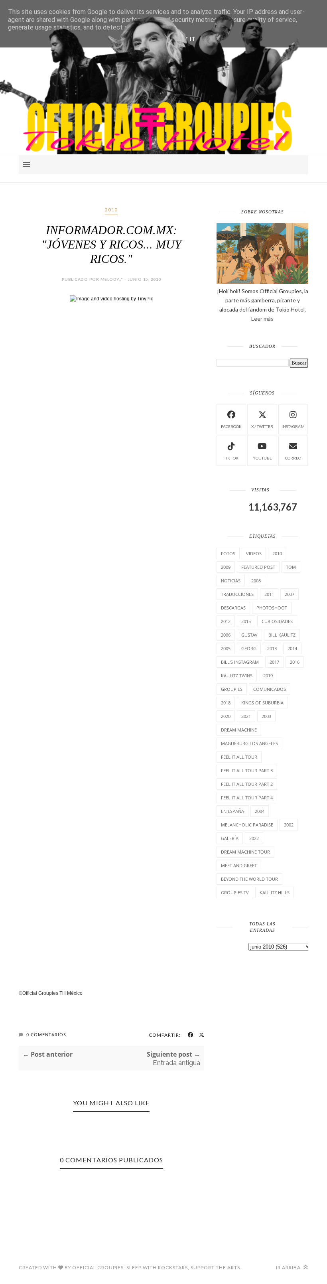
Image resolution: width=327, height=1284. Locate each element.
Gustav (249, 635)
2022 (254, 838)
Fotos (228, 553)
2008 (256, 581)
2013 (272, 648)
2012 (225, 621)
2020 (225, 716)
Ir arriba (289, 1267)
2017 (274, 662)
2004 (259, 811)
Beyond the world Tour (249, 879)
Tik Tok (231, 458)
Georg (248, 648)
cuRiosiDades (277, 621)
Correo (293, 458)
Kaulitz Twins (236, 675)
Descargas (233, 608)
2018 (225, 703)
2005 (225, 648)
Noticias (230, 581)
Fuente (26, 980)
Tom (291, 567)
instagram (293, 426)
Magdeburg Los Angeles (249, 743)
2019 (268, 675)
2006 (225, 635)
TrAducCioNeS (237, 594)
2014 (292, 648)
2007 (289, 594)
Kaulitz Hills (275, 892)
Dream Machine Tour (245, 852)
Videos (254, 553)
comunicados (269, 689)
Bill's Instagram (240, 662)
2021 (246, 716)
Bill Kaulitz (281, 635)
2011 (269, 594)
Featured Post (258, 567)
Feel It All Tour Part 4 (247, 798)
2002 (289, 825)
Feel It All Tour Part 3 (247, 770)
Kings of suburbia (262, 703)
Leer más (262, 318)
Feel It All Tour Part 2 (247, 784)
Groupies (231, 689)
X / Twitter (262, 426)
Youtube (262, 458)
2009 (225, 567)
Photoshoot (271, 608)
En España (232, 811)
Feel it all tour (239, 757)
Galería (229, 838)
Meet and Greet (239, 865)
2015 (246, 621)
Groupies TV (235, 892)
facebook (231, 426)
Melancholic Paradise (247, 825)
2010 (111, 210)
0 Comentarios (46, 1034)
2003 (266, 716)
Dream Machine (239, 730)
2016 (294, 662)
